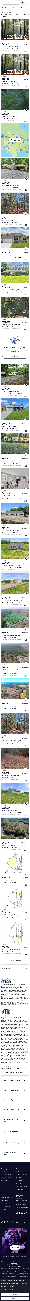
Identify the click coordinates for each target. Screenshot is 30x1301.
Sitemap (3, 1209)
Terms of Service (14, 1263)
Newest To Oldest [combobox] (15, 8)
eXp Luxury (19, 1183)
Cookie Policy (4, 1203)
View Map (16, 140)
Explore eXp (4, 1166)
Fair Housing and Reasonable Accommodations (15, 1264)
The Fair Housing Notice (21, 1274)
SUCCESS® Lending (21, 1174)
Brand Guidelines (5, 1206)
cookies (6, 1280)
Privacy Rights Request (7, 1197)
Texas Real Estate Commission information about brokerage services (15, 1270)
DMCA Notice (15, 1260)
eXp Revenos (19, 1177)
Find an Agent (4, 1168)
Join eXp (3, 1171)
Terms (5, 1286)
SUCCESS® (19, 1171)
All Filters (6, 8)
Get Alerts (25, 8)
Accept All (15, 1294)
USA (9, 961)
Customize (15, 1298)
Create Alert (15, 356)
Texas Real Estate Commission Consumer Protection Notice (15, 1271)
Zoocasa (18, 1168)
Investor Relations (6, 1174)
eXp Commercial (20, 1180)
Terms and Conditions (7, 1194)
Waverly (19, 961)
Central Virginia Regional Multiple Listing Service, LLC (14, 986)
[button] (15, 968)
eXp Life (18, 1166)
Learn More (22, 1277)
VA (13, 961)
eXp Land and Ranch (21, 1186)
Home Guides (4, 1180)
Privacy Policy (4, 1200)
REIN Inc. (8, 1016)
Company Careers (6, 1177)
